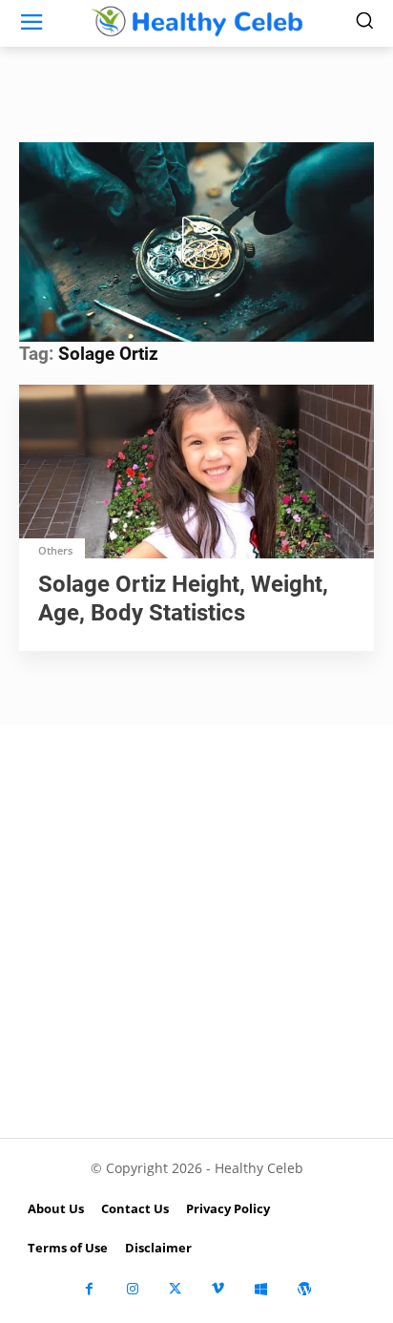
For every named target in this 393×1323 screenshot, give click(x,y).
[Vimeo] (218, 1289)
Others (55, 550)
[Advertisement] (196, 931)
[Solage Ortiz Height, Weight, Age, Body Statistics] (196, 473)
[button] (196, 240)
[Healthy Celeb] (196, 21)
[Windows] (261, 1289)
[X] (175, 1289)
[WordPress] (304, 1289)
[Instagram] (132, 1289)
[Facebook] (89, 1289)
